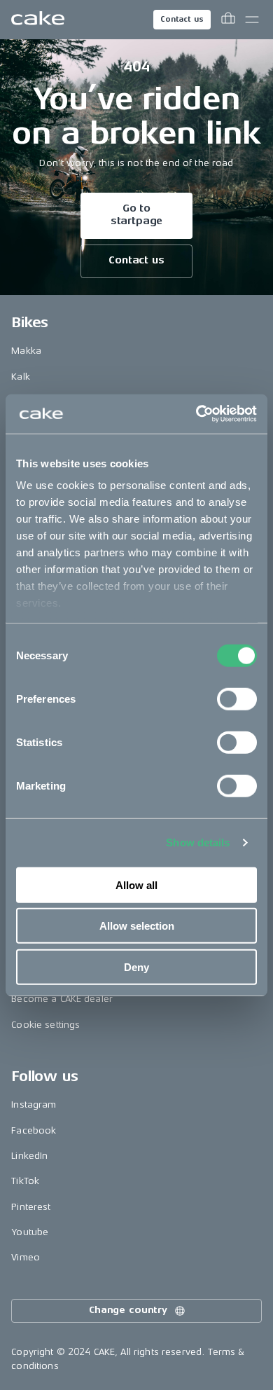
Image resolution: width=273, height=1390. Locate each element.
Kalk (20, 376)
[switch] (237, 698)
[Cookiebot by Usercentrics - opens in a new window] (196, 414)
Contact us (182, 19)
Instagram (33, 1104)
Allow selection (136, 926)
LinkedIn (29, 1155)
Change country (128, 1310)
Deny (136, 966)
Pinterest (30, 1207)
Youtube (29, 1232)
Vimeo (25, 1257)
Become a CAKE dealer (62, 998)
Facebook (33, 1130)
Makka (26, 350)
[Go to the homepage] (37, 19)
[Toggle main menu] (252, 20)
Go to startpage (137, 214)
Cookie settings (45, 1024)
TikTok (25, 1181)
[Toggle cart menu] (228, 20)
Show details (198, 842)
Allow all (136, 884)
